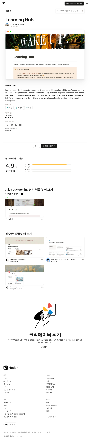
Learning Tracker (17, 287)
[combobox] (70, 10)
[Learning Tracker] (24, 275)
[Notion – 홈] (3, 3)
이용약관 (8, 130)
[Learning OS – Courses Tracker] (65, 247)
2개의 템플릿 (14, 26)
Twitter (10, 115)
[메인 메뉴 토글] (87, 3)
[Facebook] (16, 125)
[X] (7, 125)
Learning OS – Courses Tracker (63, 259)
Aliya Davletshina (17, 24)
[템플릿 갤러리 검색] (82, 10)
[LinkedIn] (12, 125)
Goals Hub (9, 219)
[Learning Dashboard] (24, 247)
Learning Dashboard (18, 259)
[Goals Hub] (24, 207)
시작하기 (45, 347)
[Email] (21, 125)
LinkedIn (10, 117)
